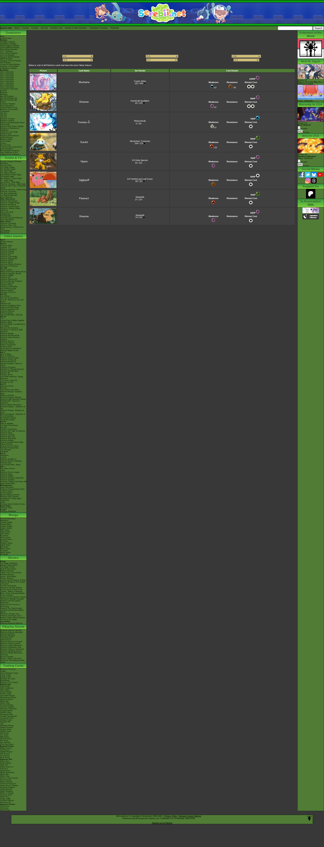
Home (17, 28)
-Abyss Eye (4, 761)
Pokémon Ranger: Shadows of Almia (12, 411)
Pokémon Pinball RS (8, 438)
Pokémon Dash (6, 433)
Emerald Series (6, 539)
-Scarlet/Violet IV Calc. (9, 107)
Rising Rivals (140, 121)
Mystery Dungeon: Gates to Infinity (11, 364)
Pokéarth (114, 28)
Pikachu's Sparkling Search (10, 651)
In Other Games (6, 491)
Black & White (5, 354)
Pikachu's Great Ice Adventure (12, 649)
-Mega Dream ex (6, 767)
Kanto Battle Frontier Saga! (10, 175)
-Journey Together (7, 707)
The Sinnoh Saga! (7, 176)
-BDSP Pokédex (6, 59)
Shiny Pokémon (6, 197)
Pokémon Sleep (6, 262)
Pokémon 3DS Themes (9, 497)
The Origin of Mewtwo (8, 563)
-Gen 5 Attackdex (7, 79)
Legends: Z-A (5, 247)
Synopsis (304, 162)
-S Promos (4, 808)
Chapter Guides (6, 526)
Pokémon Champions (8, 249)
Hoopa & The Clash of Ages (11, 608)
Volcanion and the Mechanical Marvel (11, 611)
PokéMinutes (5, 214)
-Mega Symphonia (7, 772)
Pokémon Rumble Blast (9, 371)
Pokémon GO (5, 255)
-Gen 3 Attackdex (7, 76)
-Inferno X (4, 769)
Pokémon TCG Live (8, 292)
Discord (44, 28)
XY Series (4, 550)
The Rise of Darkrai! (8, 586)
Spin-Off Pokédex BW (8, 100)
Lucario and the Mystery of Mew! (13, 580)
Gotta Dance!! (5, 640)
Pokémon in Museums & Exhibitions (9, 129)
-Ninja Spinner (5, 763)
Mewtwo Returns (7, 571)
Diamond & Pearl (6, 386)
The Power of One (7, 567)
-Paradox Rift (5, 722)
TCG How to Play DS (8, 380)
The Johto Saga (6, 171)
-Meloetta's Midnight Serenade (12, 599)
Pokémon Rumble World (9, 335)
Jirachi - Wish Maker (8, 576)
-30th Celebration (7, 688)
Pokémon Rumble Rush (9, 307)
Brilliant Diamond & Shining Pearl (13, 272)
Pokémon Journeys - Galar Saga (13, 184)
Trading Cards (13, 665)
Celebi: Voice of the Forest (10, 573)
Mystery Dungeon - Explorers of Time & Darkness (12, 415)
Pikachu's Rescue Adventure (11, 632)
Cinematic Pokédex (7, 104)
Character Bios (6, 165)
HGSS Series (5, 545)
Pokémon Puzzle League (10, 472)
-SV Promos (5, 750)
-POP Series (5, 757)
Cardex (3, 102)
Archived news (6, 38)
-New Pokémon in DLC (9, 152)
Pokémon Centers (7, 121)
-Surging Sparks (6, 711)
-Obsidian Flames (7, 726)
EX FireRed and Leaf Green (140, 179)
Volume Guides (6, 528)
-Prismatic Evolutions (8, 709)
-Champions (5, 111)
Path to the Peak (6, 212)
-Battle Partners (6, 782)
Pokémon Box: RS (7, 437)
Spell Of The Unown (8, 569)
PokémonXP (5, 124)
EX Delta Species (140, 160)
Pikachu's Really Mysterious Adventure (11, 654)
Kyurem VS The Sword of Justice (13, 597)
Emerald (3, 427)
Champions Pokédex (98, 28)
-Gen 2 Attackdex (7, 74)
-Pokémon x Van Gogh (9, 132)
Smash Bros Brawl (7, 420)
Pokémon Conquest (8, 367)
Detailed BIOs (5, 524)
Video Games (13, 236)
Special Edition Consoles (10, 495)
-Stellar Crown (5, 712)
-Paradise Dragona (7, 787)
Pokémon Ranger (7, 440)
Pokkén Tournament (8, 345)
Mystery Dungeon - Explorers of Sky (12, 407)
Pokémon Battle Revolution (10, 405)
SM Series (4, 554)
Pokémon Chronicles (8, 191)
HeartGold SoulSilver (139, 101)
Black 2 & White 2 (7, 356)
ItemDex (3, 91)
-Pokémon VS (5, 802)
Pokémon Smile (6, 285)
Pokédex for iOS (6, 382)
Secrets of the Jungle (8, 619)
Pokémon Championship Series (12, 122)
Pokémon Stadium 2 (8, 459)
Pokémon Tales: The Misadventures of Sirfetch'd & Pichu (11, 227)
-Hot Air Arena (5, 780)
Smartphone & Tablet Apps (10, 498)
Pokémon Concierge (8, 223)
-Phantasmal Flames (8, 697)
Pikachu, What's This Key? (10, 658)
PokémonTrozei (6, 444)
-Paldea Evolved (6, 727)
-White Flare (5, 703)
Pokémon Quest (6, 313)
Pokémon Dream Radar (9, 358)
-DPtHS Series (6, 739)
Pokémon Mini (5, 463)
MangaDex (4, 521)
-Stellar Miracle (6, 789)
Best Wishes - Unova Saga (10, 178)
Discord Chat (5, 145)
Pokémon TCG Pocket (9, 266)
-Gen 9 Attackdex (7, 87)
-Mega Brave (5, 770)
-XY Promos (5, 755)
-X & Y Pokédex (6, 51)
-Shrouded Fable (6, 714)
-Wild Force (4, 797)
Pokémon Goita (6, 508)
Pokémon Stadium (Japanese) (12, 478)
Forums (25, 28)
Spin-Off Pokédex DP (8, 98)
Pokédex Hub (56, 28)
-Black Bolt (4, 701)
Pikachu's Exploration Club (10, 647)
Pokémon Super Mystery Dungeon (10, 338)
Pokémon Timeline (7, 119)
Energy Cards (5, 677)
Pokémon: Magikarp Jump (10, 305)
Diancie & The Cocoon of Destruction (10, 605)
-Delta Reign (5, 686)
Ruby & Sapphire (6, 423)
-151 (2, 724)
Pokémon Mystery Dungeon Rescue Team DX (11, 282)
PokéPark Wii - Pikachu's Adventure (10, 402)
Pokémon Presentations (9, 136)
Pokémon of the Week (9, 109)
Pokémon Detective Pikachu (11, 623)
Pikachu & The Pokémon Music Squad (12, 661)
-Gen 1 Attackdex (7, 72)
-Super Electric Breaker (9, 785)
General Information (8, 519)
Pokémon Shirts (6, 139)
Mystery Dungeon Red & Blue (11, 442)
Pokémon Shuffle (7, 333)
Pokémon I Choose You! (9, 614)
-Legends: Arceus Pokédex (10, 61)
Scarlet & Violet (6, 245)
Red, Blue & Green (7, 468)
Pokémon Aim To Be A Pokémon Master (13, 187)
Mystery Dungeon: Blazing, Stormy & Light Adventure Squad (13, 398)
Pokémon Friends (7, 253)
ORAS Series (5, 552)
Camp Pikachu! (6, 638)
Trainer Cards (5, 675)
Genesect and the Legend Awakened (10, 602)
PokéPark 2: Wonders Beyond (12, 369)
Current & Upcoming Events (11, 147)
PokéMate (4, 452)
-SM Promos (5, 754)
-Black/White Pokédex (8, 49)
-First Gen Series (7, 744)
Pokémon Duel (6, 347)
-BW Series (4, 737)
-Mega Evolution (6, 699)
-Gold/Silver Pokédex (8, 44)
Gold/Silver (4, 455)
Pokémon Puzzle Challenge (11, 461)
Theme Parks (5, 141)
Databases (13, 32)
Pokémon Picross (7, 341)
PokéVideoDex (6, 216)
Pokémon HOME (6, 275)
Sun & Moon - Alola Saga (10, 182)
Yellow (2, 470)
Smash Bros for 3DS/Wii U (10, 348)
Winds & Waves (6, 242)
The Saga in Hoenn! (8, 173)
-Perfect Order (5, 694)
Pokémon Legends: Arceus (10, 274)
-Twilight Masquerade (8, 716)
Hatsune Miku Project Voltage (11, 126)
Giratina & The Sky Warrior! (11, 588)
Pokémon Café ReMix (8, 257)
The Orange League (8, 169)
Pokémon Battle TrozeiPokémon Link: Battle (12, 325)
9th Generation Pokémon (10, 151)
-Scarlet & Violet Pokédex (10, 64)
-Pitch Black (5, 690)
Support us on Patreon (162, 823)
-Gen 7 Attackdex (7, 83)
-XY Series (4, 735)
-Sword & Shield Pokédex (10, 57)
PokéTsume (4, 233)
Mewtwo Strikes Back (8, 565)
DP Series (4, 541)
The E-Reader (5, 450)
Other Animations (7, 220)
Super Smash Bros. (7, 483)
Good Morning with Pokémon (11, 218)
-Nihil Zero (4, 765)
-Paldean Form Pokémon (10, 154)
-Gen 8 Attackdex (7, 85)
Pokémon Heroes (7, 574)
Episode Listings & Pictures (11, 161)
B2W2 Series (5, 549)
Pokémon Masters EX (8, 259)
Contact (34, 28)
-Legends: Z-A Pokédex (9, 66)
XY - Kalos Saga (6, 180)
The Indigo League (7, 167)
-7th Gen (3, 117)
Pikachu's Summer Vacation (11, 630)
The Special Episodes (8, 193)
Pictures (306, 132)
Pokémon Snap (6, 474)
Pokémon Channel (7, 435)
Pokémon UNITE (7, 260)
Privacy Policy (170, 816)
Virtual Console (6, 493)
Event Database (6, 149)
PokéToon (4, 210)
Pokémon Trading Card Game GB (13, 482)
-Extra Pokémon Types (9, 673)
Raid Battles (5, 681)
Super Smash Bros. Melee (10, 465)
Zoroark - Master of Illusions (11, 591)
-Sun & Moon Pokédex (9, 53)
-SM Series (4, 733)
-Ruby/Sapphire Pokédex (10, 46)
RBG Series (4, 530)
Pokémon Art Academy (9, 328)
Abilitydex (4, 94)
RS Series (4, 535)
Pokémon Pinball (6, 476)
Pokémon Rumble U (8, 362)
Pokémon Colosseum (8, 429)
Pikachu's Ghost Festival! (10, 643)
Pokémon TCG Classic (9, 682)
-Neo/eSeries (5, 742)
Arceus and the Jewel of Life (11, 589)
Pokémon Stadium (7, 480)
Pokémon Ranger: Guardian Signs (11, 392)
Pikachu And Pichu (7, 634)
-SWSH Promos (6, 752)
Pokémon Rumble (7, 395)
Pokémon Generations (8, 201)
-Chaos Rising (5, 692)
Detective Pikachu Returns (10, 264)
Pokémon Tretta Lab (8, 360)
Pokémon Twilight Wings (10, 203)
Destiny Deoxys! (6, 578)
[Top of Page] (309, 818)
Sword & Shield (6, 270)
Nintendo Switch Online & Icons (12, 504)
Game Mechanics (7, 106)
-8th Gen (3, 115)
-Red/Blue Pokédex (7, 42)
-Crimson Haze (6, 795)
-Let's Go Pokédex (7, 55)
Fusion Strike (140, 81)
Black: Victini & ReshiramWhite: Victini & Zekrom (12, 594)
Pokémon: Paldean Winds (10, 208)
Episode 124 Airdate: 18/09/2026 (307, 156)
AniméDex (4, 163)
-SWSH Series (5, 731)
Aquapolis (140, 197)
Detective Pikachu (7, 311)
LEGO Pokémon (6, 137)
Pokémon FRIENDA (8, 512)
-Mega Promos (6, 748)
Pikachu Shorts (13, 626)
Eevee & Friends (6, 657)
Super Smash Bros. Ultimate (11, 315)
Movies (13, 557)
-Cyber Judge (5, 799)
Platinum (3, 388)
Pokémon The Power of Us (10, 616)
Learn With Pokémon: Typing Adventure (11, 377)
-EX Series (4, 740)
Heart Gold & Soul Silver (9, 390)
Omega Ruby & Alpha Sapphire (12, 320)
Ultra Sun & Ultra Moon (9, 298)
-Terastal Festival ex (8, 784)
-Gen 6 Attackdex (7, 81)
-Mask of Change (7, 793)
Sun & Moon (5, 296)
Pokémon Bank (6, 322)
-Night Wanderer (6, 791)
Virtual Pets (4, 500)
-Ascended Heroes (7, 696)
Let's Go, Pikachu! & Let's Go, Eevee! (12, 301)
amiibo (2, 502)
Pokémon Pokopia (7, 251)
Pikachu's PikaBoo (7, 636)
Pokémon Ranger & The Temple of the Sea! (12, 583)
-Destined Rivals (6, 705)
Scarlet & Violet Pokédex (76, 28)
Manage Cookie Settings (190, 816)
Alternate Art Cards (7, 679)
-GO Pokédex (5, 63)
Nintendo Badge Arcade (9, 350)
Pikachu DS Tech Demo (9, 446)
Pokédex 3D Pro (6, 375)
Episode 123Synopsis (304, 125)
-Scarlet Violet (5, 729)
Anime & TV (13, 157)
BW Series (4, 547)
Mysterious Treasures (140, 141)
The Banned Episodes (8, 195)
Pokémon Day (5, 134)
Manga (13, 515)
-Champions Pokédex (8, 68)
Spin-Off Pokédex (7, 96)
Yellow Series (5, 532)
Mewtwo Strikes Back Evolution (12, 618)
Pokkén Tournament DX (9, 309)
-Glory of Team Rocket (9, 778)
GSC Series (4, 534)
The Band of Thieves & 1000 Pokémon (11, 331)
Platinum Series (6, 543)
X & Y (2, 318)
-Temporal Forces (7, 718)
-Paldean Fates (6, 720)
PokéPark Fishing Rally (9, 448)
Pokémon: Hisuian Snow (9, 206)
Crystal (3, 457)
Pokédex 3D (5, 373)
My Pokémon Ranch (8, 418)
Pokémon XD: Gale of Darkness (12, 431)
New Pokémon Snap (8, 289)
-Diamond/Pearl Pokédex (10, 48)
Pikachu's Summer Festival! (11, 642)
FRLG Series (5, 537)
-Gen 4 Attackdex (7, 78)
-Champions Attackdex (9, 89)
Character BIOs (6, 522)
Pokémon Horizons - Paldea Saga (13, 190)
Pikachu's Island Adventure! (11, 645)
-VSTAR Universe (7, 800)
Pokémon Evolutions (8, 205)
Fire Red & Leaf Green (9, 425)
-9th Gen (3, 113)
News (2, 36)
